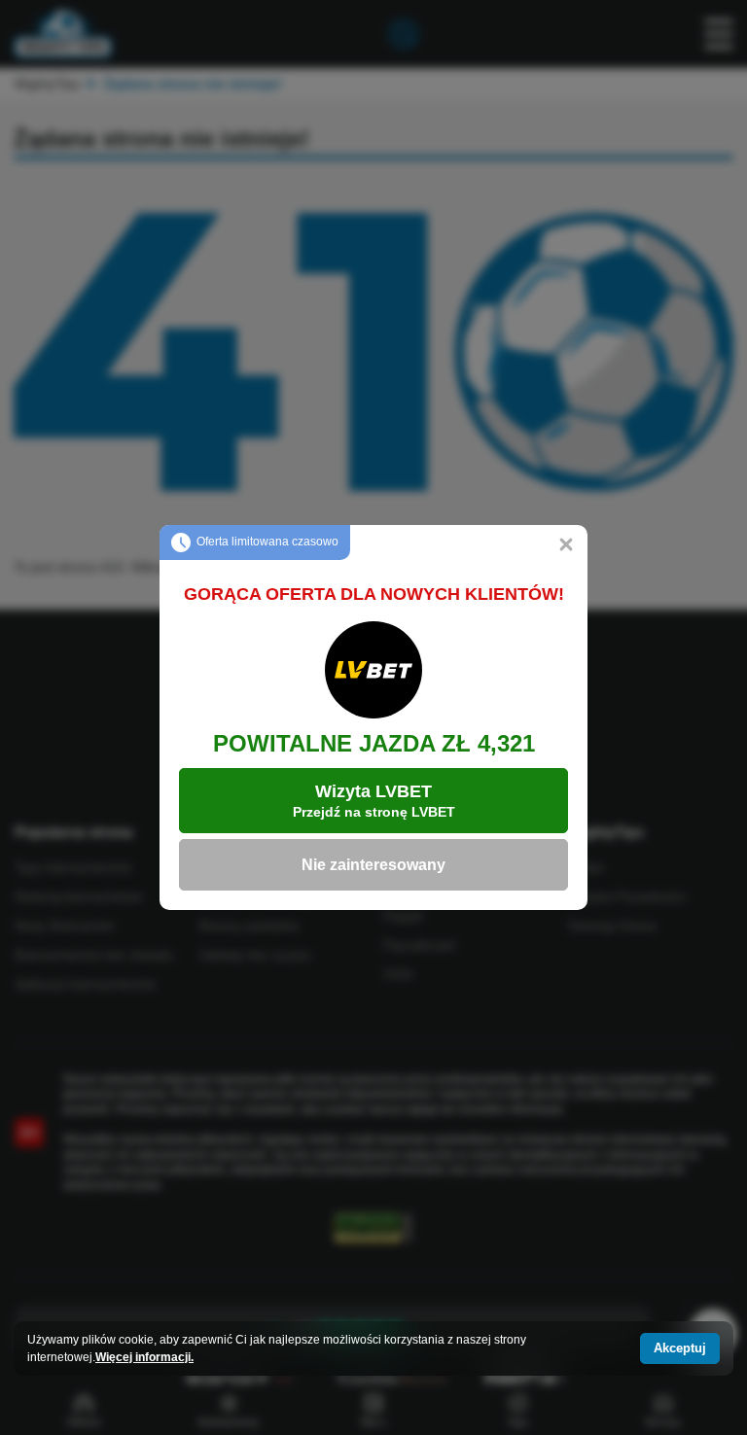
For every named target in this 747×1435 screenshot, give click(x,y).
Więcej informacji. (144, 1357)
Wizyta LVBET (374, 801)
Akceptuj (680, 1348)
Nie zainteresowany (373, 865)
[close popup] (566, 546)
